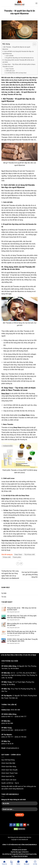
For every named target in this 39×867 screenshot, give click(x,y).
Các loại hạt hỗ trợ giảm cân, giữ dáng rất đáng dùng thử (30, 574)
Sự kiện (3, 593)
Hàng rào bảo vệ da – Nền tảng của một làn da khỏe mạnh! (21, 609)
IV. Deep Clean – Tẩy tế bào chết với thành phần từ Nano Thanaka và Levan (18, 65)
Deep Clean (5, 393)
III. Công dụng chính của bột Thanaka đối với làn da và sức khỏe (18, 61)
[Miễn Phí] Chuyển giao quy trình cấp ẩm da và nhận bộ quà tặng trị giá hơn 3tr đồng (21, 632)
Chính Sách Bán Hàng (8, 766)
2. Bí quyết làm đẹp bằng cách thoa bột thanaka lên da (19, 57)
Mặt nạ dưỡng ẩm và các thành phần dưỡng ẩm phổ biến (22, 624)
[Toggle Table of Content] (33, 44)
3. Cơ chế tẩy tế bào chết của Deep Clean (15, 72)
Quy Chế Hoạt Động (8, 760)
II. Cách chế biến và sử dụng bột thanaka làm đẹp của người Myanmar (18, 52)
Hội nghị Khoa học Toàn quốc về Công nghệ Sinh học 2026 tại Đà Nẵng (21, 616)
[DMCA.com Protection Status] (19, 829)
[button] (36, 3)
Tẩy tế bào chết (29, 554)
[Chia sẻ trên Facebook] (17, 563)
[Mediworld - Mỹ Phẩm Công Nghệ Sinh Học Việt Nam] (19, 3)
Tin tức (3, 597)
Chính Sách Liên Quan (8, 780)
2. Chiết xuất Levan (10, 70)
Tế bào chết (7, 557)
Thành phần (17, 557)
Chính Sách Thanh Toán (9, 773)
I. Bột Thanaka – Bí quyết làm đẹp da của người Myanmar (16, 48)
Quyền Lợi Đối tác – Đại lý (10, 783)
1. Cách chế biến (9, 55)
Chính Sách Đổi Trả (7, 776)
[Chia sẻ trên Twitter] (21, 563)
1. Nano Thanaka (9, 68)
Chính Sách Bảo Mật (8, 763)
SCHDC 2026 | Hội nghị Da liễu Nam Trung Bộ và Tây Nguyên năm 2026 (22, 640)
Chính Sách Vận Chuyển (9, 770)
